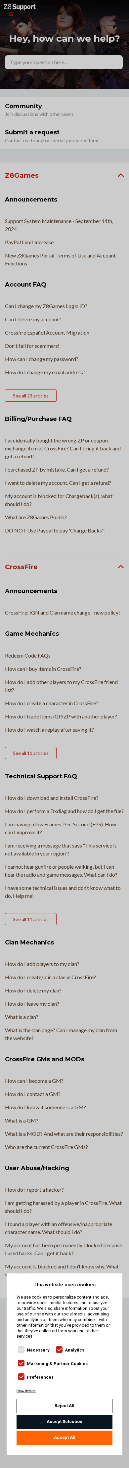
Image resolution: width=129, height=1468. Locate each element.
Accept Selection (64, 1421)
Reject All (64, 1405)
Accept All (64, 1437)
